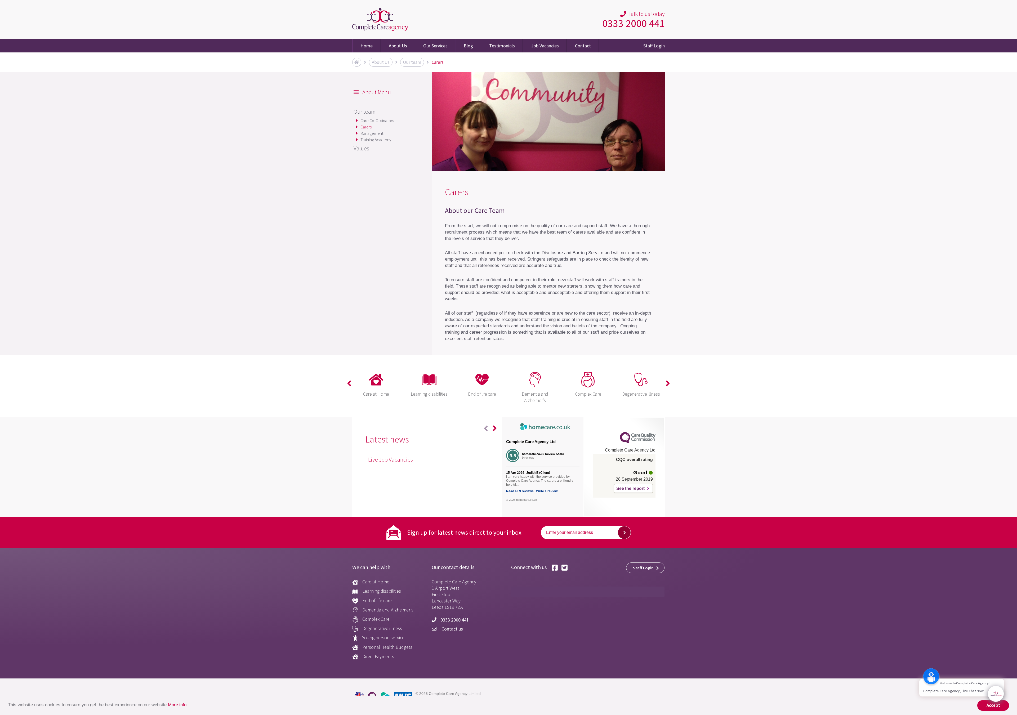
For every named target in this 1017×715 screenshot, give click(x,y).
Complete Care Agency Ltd (531, 441)
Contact (583, 46)
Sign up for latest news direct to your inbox (464, 532)
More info (177, 704)
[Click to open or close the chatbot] (996, 694)
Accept (993, 705)
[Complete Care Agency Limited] (380, 19)
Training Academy (375, 139)
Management (371, 133)
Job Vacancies (545, 46)
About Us (398, 46)
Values (361, 148)
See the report (630, 488)
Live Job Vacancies (390, 459)
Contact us (451, 629)
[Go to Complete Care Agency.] (356, 62)
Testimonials (502, 46)
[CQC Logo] (637, 442)
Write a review (546, 491)
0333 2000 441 (633, 23)
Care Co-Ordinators (377, 120)
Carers (366, 126)
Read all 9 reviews (520, 491)
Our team (365, 111)
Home (366, 46)
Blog (468, 46)
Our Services (435, 46)
